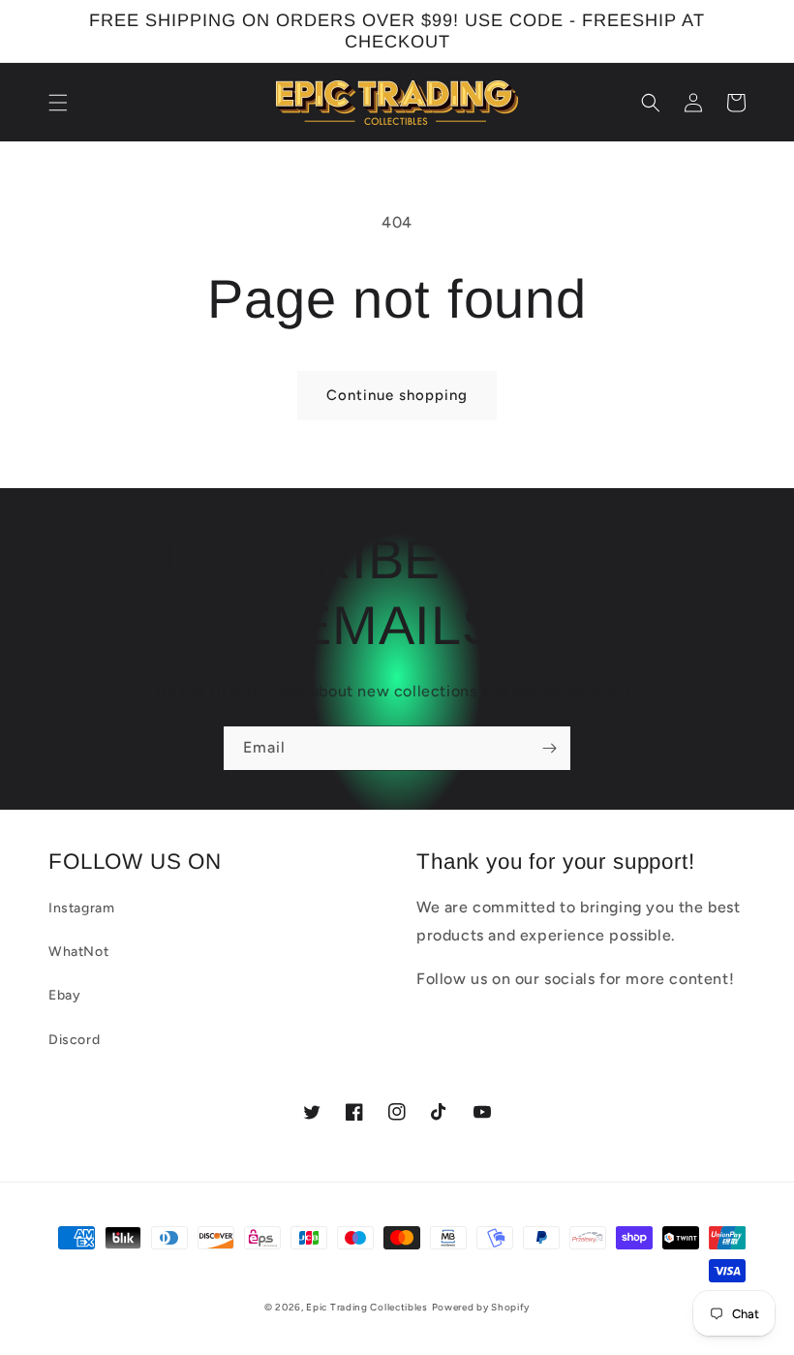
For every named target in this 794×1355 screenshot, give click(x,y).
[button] (58, 102)
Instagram (81, 908)
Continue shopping (397, 395)
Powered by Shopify (481, 1307)
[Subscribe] (549, 748)
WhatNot (78, 951)
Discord (74, 1040)
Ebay (64, 995)
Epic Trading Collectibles (367, 1307)
